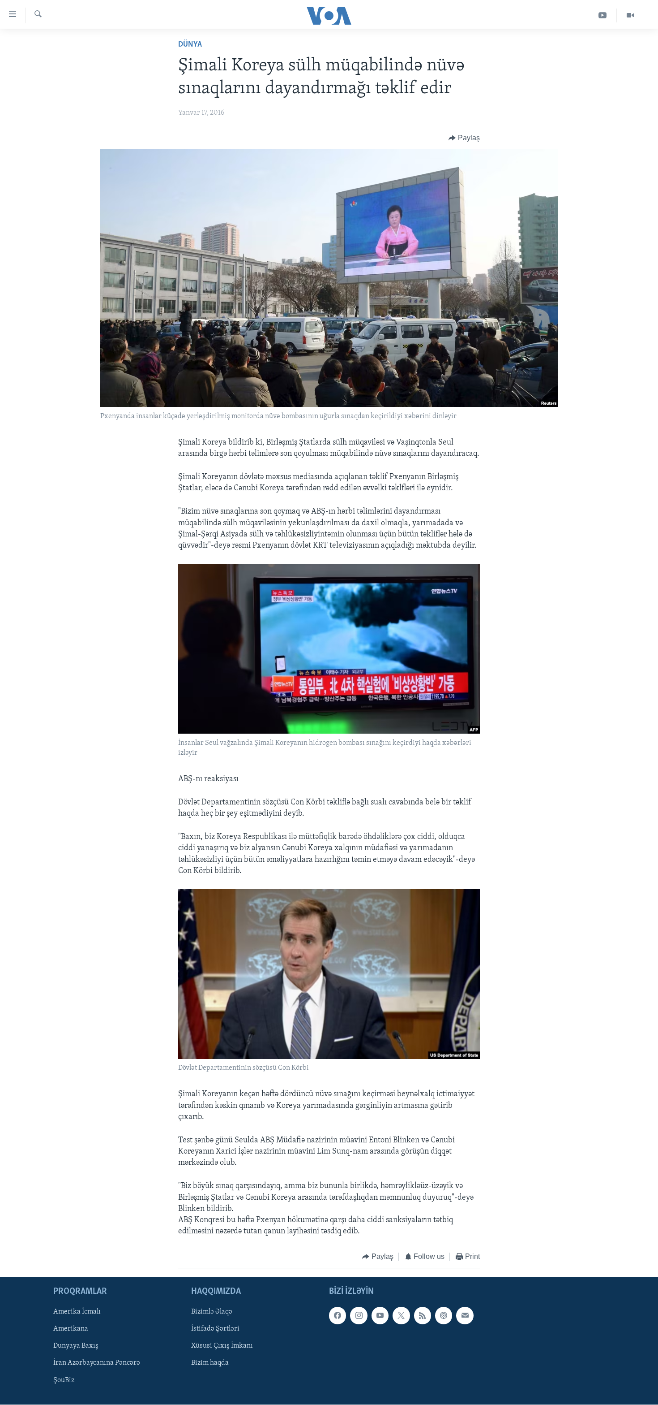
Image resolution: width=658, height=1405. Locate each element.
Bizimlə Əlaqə (211, 1311)
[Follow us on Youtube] (380, 1315)
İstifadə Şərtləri (215, 1328)
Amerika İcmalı (77, 1311)
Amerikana (70, 1328)
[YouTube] (603, 15)
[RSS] (422, 1315)
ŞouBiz (63, 1379)
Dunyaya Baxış (75, 1345)
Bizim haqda (210, 1362)
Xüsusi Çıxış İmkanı (222, 1345)
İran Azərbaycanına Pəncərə (96, 1362)
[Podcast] (443, 1315)
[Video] (630, 15)
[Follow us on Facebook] (337, 1315)
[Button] (464, 138)
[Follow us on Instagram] (358, 1315)
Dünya (190, 45)
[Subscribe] (464, 1315)
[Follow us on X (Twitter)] (401, 1315)
